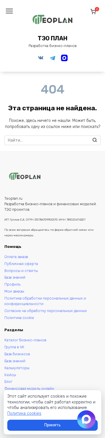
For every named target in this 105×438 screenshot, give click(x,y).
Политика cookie (19, 318)
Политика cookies (24, 413)
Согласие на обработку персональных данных (45, 311)
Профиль (12, 284)
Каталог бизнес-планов (25, 340)
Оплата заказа (16, 257)
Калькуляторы (16, 368)
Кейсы (10, 375)
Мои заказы (14, 291)
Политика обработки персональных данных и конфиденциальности (45, 301)
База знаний (14, 277)
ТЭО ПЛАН (52, 38)
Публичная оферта (21, 264)
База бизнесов (17, 354)
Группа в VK (14, 347)
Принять (52, 425)
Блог (8, 381)
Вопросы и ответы (21, 270)
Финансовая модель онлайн (29, 388)
